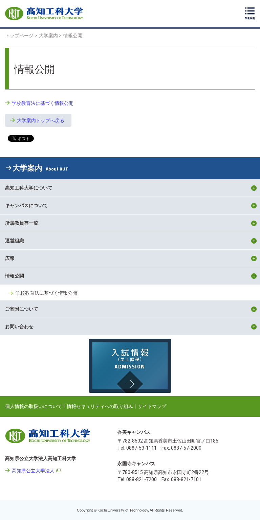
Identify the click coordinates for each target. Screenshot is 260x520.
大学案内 (40, 168)
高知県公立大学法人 (33, 470)
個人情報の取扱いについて (33, 406)
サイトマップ (152, 406)
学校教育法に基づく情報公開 (42, 103)
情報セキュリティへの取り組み (100, 406)
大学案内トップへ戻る (40, 120)
